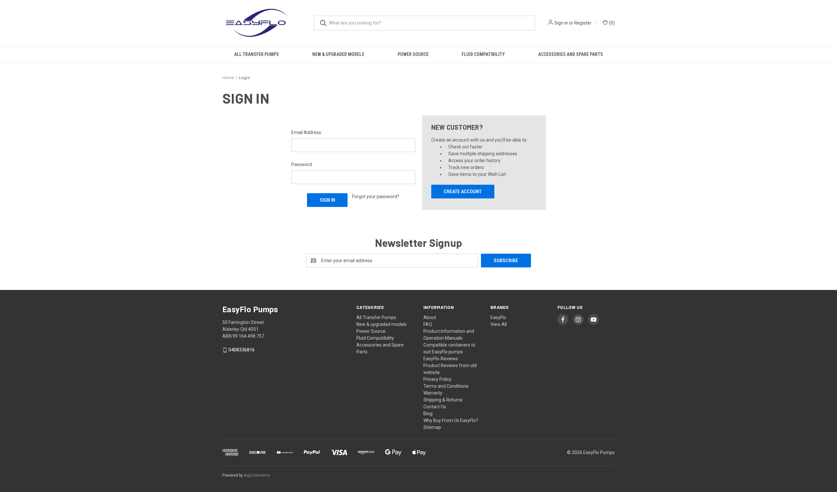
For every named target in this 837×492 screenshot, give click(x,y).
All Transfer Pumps (256, 54)
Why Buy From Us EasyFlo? (450, 420)
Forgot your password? (375, 196)
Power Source (413, 54)
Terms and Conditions (446, 386)
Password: (302, 164)
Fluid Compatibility (483, 54)
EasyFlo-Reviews (440, 358)
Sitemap (432, 427)
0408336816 (242, 350)
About (429, 317)
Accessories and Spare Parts (570, 54)
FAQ (427, 324)
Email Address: (306, 132)
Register (582, 22)
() (611, 22)
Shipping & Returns (443, 399)
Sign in (561, 22)
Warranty (432, 393)
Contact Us (434, 406)
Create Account (463, 192)
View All (498, 324)
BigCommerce (257, 475)
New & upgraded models (338, 54)
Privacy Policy (437, 379)
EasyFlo (498, 317)
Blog (428, 413)
